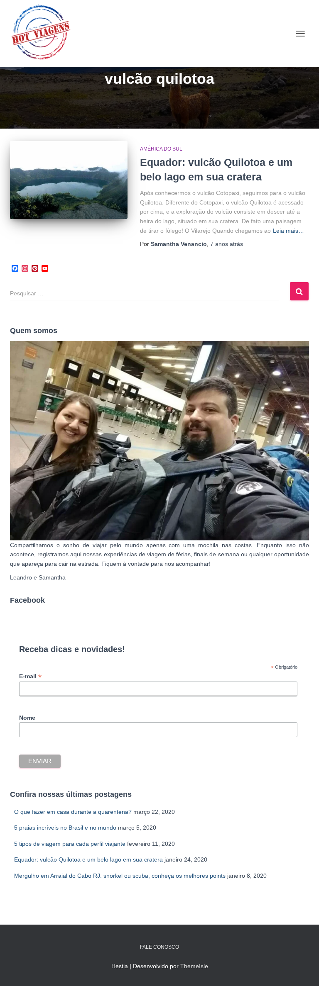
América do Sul (161, 149)
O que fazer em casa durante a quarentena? (73, 811)
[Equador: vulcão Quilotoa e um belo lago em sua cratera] (69, 180)
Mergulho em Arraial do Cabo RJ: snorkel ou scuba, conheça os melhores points (120, 875)
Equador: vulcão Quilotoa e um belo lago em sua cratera (88, 859)
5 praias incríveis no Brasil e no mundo (65, 827)
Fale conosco (159, 947)
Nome (27, 717)
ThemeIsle (194, 966)
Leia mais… (288, 230)
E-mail (30, 676)
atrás (226, 244)
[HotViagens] (44, 33)
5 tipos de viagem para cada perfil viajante (69, 843)
